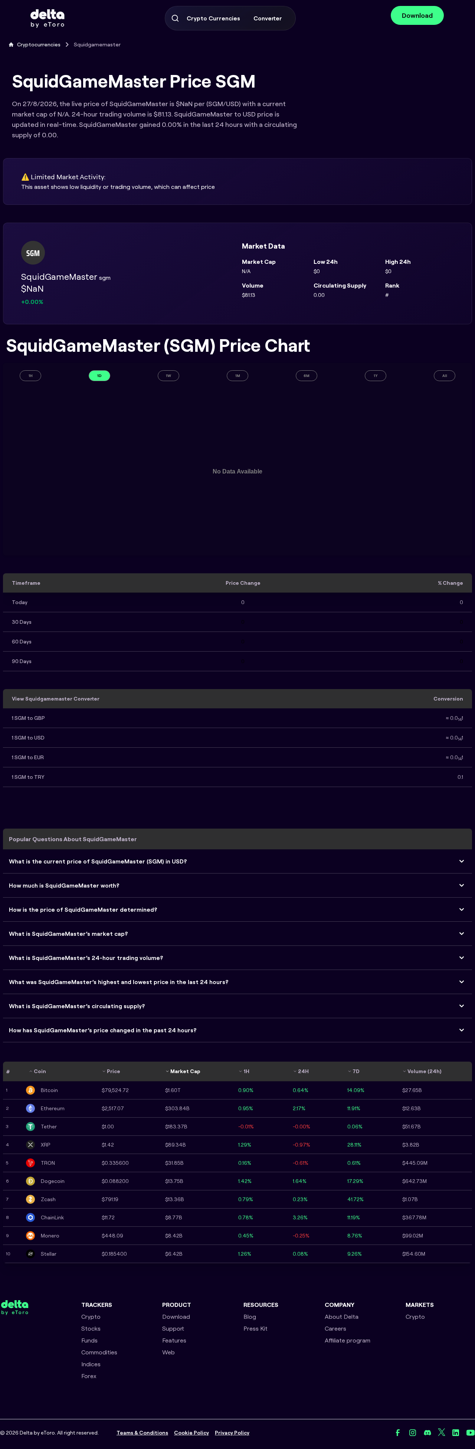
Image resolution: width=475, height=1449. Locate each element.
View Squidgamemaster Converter (55, 698)
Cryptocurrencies (38, 44)
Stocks (91, 1328)
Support (173, 1328)
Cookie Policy (191, 1432)
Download (417, 15)
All (444, 375)
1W (168, 375)
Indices (91, 1364)
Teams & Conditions (142, 1432)
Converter (267, 18)
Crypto (91, 1316)
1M (237, 375)
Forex (88, 1376)
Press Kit (255, 1328)
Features (174, 1340)
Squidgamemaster (97, 44)
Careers (335, 1328)
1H (31, 375)
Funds (89, 1340)
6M (306, 375)
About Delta (341, 1316)
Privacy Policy (232, 1432)
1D (99, 375)
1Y (376, 375)
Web (168, 1352)
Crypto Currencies (213, 18)
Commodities (99, 1352)
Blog (249, 1316)
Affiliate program (347, 1340)
